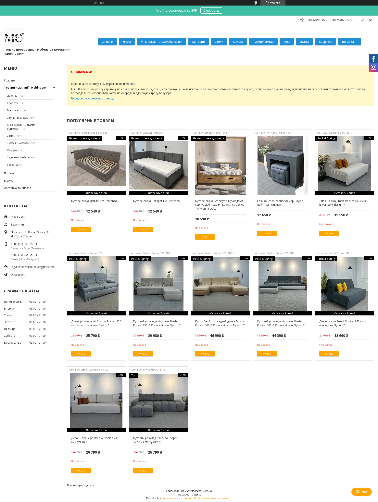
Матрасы (13, 110)
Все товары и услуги (80, 485)
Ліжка (127, 41)
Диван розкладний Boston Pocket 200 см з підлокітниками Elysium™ (96, 323)
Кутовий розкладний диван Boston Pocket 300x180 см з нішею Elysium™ (281, 323)
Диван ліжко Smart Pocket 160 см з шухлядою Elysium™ (342, 203)
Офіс (287, 41)
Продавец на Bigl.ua (189, 494)
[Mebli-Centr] (14, 37)
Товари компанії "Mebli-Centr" (26, 87)
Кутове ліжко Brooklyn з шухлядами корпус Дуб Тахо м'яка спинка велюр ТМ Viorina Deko (219, 204)
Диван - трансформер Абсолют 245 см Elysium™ (95, 440)
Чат (364, 491)
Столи (219, 41)
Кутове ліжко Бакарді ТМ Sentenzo (156, 201)
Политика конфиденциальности (213, 498)
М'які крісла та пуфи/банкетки (161, 41)
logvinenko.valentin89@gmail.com (32, 267)
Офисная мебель (18, 157)
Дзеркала (325, 41)
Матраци (198, 41)
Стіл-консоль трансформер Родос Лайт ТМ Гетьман (280, 203)
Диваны (12, 96)
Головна (9, 80)
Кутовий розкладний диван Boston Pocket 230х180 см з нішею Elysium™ (157, 323)
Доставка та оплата (17, 188)
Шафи (304, 41)
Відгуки (9, 180)
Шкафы (12, 150)
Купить (81, 229)
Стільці (238, 41)
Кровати (12, 103)
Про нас (9, 173)
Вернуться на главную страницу (92, 98)
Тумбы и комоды (18, 143)
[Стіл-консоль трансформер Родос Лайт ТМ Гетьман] (282, 165)
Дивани (107, 41)
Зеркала (12, 164)
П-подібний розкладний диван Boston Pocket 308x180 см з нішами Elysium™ (220, 323)
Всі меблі (348, 41)
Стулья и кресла (18, 117)
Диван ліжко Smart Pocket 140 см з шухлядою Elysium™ (342, 323)
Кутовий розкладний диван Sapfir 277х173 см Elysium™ (155, 440)
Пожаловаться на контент (177, 498)
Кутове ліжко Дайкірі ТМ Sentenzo (94, 201)
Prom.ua (207, 491)
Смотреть (211, 10)
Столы (11, 136)
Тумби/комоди (263, 41)
